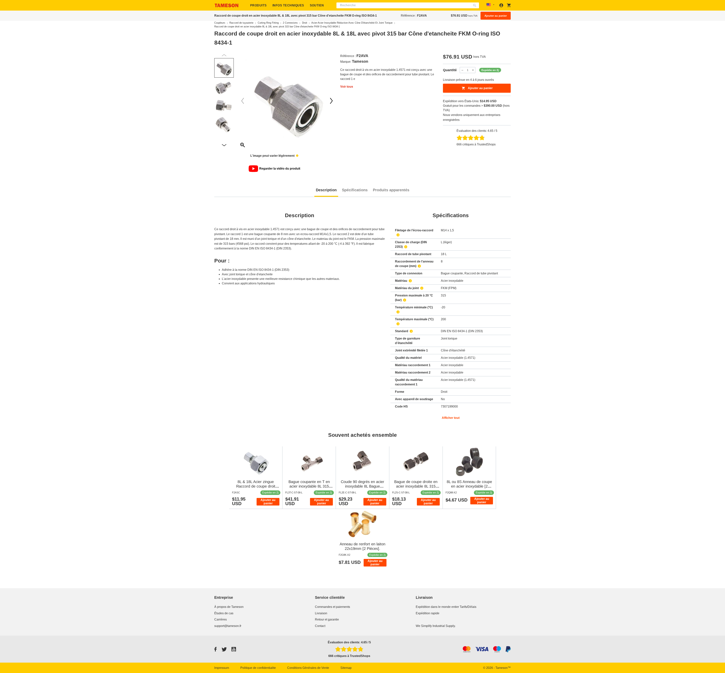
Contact (320, 625)
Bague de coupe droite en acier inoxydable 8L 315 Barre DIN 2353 (415, 486)
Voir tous (346, 86)
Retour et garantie (327, 619)
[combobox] (407, 5)
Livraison (321, 613)
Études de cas (223, 613)
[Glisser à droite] (242, 100)
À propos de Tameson (229, 606)
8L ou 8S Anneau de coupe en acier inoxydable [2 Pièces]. (469, 486)
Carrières (220, 619)
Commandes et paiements (332, 606)
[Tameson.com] (226, 5)
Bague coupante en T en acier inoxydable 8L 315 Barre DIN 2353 (309, 486)
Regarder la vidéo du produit (279, 168)
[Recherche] (475, 5)
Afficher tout (451, 417)
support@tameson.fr (227, 625)
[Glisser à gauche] (331, 100)
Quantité (450, 70)
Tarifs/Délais (468, 606)
